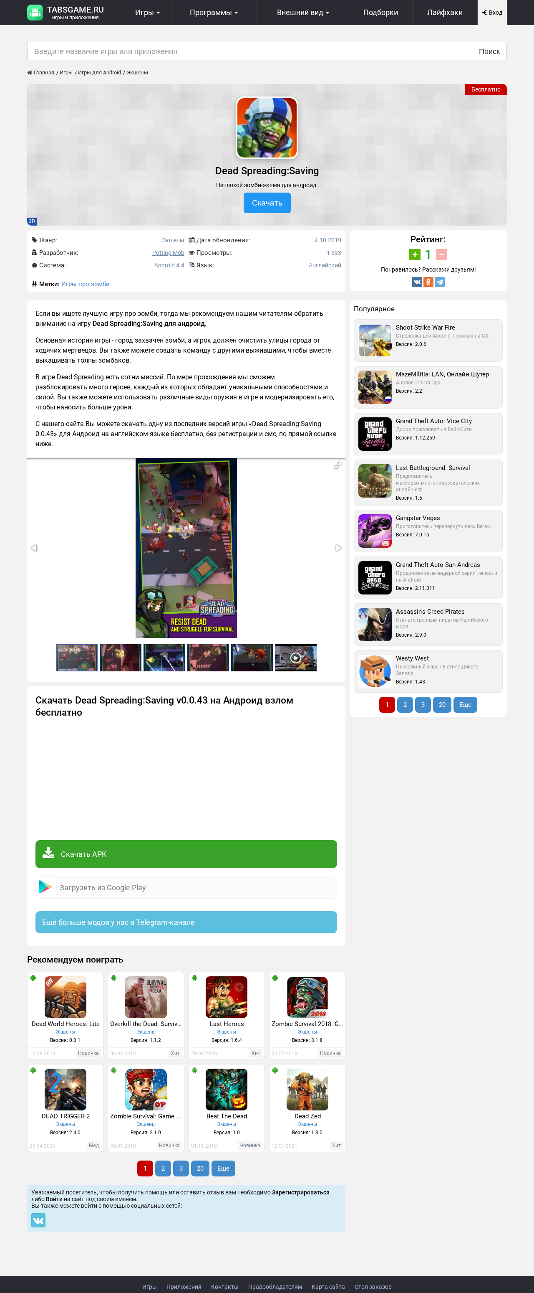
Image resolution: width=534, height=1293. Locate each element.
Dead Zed (308, 1116)
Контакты (225, 1286)
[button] (338, 465)
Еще (223, 1168)
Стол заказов (373, 1286)
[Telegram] (440, 282)
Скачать (267, 202)
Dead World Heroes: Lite (66, 1024)
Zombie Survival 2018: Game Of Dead (308, 1024)
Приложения (184, 1286)
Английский (325, 265)
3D (32, 221)
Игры (149, 1286)
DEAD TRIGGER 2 (66, 1116)
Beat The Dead (227, 1116)
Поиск (489, 51)
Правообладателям (275, 1286)
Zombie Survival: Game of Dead (147, 1116)
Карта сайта (328, 1286)
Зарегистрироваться (301, 1192)
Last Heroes (227, 1024)
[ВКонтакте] (417, 282)
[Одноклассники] (428, 282)
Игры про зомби (85, 284)
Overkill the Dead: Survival (146, 1024)
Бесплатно (486, 89)
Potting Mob (168, 252)
